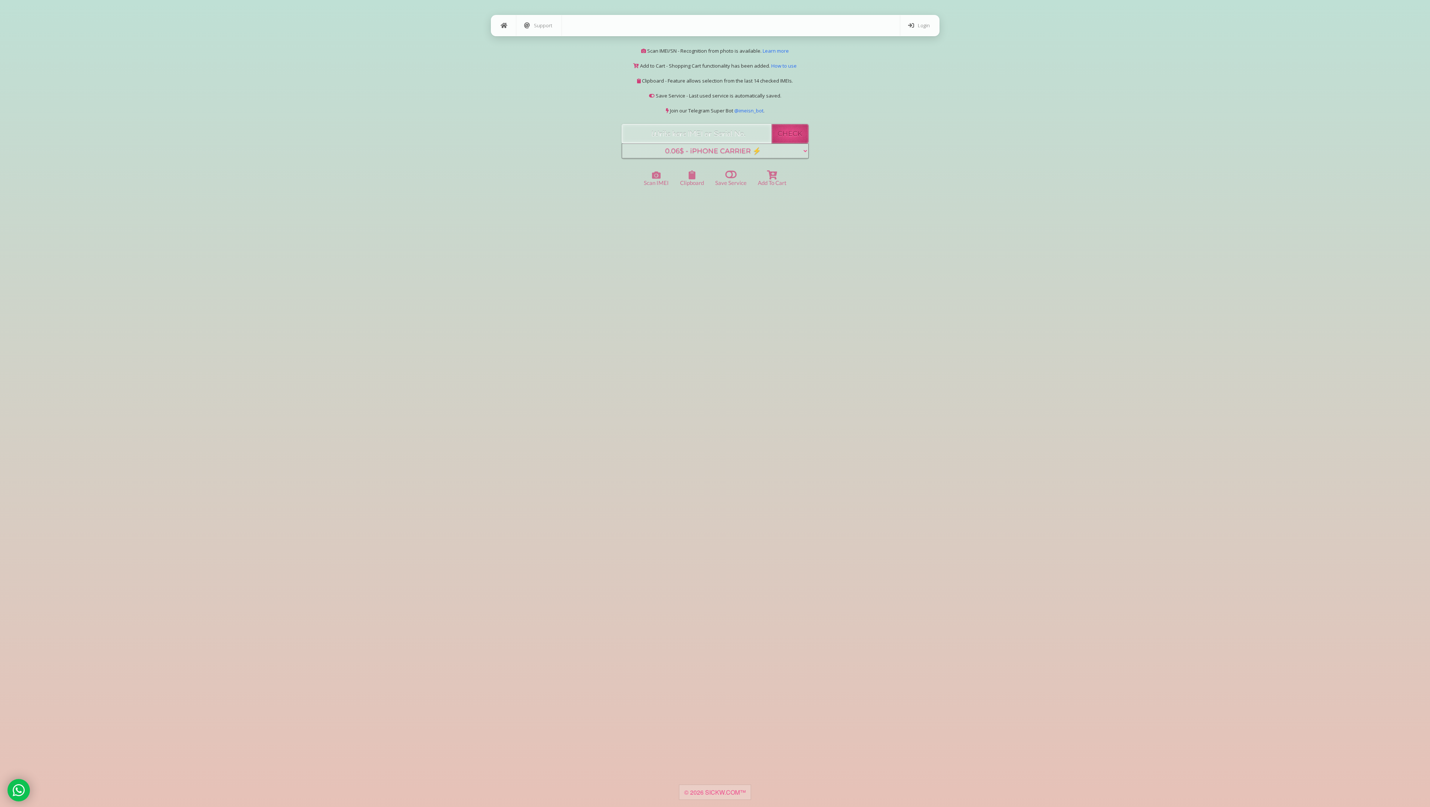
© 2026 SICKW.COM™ (715, 792)
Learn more (776, 50)
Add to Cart (772, 182)
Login (924, 25)
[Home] (503, 25)
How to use (784, 65)
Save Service (731, 182)
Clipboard (692, 182)
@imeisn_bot (748, 110)
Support (543, 25)
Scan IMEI (656, 182)
